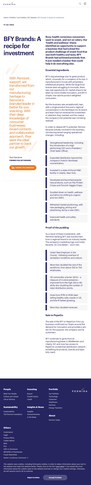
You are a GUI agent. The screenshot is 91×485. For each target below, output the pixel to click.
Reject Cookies (33, 477)
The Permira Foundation (13, 414)
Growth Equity (32, 396)
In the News (31, 417)
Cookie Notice (9, 441)
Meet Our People (10, 394)
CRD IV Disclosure (11, 449)
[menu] (85, 3)
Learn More (60, 466)
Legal (6, 435)
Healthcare (53, 402)
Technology (53, 396)
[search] (80, 4)
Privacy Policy (9, 438)
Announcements (33, 414)
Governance (8, 432)
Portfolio (12, 18)
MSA (5, 443)
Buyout (29, 394)
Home (6, 18)
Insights (30, 411)
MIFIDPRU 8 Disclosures (13, 452)
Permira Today (54, 420)
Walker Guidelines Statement (15, 458)
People (7, 389)
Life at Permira (9, 399)
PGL (5, 446)
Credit (29, 399)
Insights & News (35, 407)
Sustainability (11, 407)
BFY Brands (32, 18)
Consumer (53, 399)
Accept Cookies (55, 477)
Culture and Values (11, 396)
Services (52, 405)
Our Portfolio (21, 18)
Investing (32, 389)
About (52, 416)
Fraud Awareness (10, 455)
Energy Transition (55, 408)
